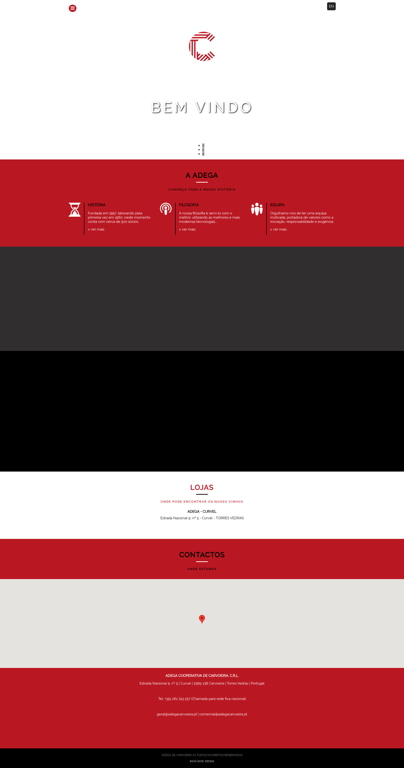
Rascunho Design (202, 761)
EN (331, 6)
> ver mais (96, 229)
